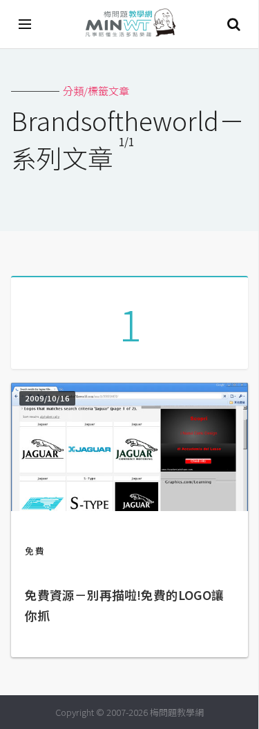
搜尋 (233, 24)
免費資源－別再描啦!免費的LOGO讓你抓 (124, 605)
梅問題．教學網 (129, 24)
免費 (35, 550)
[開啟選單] (25, 24)
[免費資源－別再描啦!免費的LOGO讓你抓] (129, 506)
